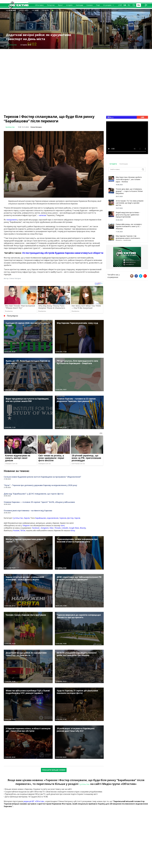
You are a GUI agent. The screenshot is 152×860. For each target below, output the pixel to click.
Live (120, 5)
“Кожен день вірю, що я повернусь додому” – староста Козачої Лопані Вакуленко (129, 191)
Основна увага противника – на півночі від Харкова (28, 510)
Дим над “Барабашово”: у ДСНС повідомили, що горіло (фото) (33, 493)
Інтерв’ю (69, 5)
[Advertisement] (76, 64)
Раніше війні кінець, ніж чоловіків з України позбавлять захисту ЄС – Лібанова (129, 226)
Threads (57, 528)
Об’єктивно (39, 5)
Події (98, 5)
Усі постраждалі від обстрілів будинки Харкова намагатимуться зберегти (62, 252)
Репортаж (51, 5)
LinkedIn (65, 528)
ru (129, 5)
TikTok (22, 530)
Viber (52, 528)
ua (125, 5)
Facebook (35, 528)
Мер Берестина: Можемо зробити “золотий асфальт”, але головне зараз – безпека (129, 179)
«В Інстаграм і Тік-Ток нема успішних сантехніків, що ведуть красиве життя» (129, 203)
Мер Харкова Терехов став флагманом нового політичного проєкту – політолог (128, 238)
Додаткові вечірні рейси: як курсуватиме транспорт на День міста (38, 37)
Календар (79, 5)
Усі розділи (107, 5)
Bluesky (83, 528)
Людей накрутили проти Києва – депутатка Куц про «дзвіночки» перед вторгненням (128, 214)
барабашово (40, 518)
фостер (70, 518)
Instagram (45, 528)
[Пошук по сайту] (134, 5)
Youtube (16, 530)
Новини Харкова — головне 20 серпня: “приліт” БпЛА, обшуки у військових (39, 502)
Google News (74, 528)
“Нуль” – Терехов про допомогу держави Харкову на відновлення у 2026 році (40, 485)
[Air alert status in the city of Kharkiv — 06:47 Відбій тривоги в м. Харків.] (52, 10)
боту (73, 530)
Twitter (140, 276)
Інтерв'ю (113, 164)
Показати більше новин (53, 770)
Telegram (26, 525)
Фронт (60, 5)
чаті (63, 525)
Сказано (89, 5)
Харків (27, 518)
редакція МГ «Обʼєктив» (33, 801)
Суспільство (12, 45)
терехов (62, 518)
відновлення (52, 518)
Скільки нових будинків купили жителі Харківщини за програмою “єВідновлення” (42, 476)
